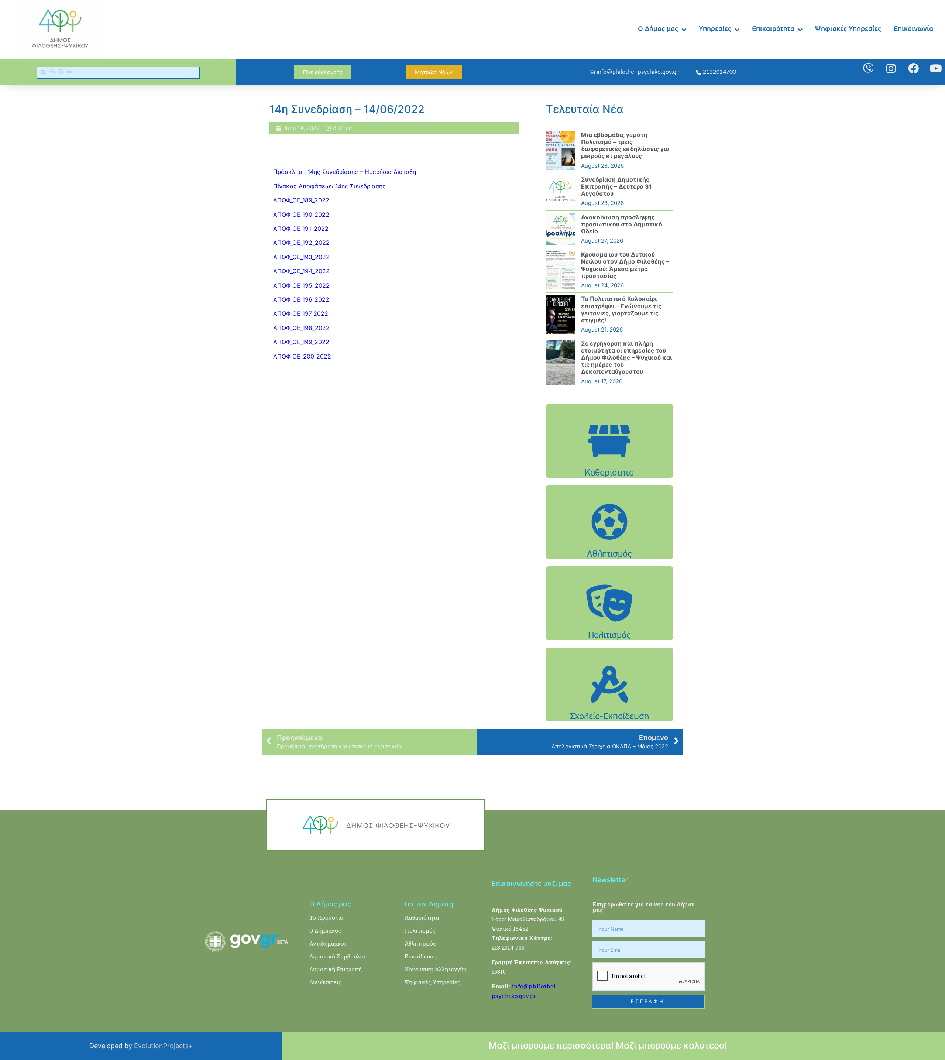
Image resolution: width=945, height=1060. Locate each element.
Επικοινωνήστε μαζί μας (531, 883)
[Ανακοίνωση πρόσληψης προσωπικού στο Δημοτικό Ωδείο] (560, 229)
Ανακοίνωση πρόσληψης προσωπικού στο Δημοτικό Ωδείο (621, 224)
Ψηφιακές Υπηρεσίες (848, 29)
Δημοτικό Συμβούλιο (337, 956)
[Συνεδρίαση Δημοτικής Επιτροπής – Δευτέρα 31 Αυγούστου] (560, 191)
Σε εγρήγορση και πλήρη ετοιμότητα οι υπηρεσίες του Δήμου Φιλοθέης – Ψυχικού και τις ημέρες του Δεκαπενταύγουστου (626, 357)
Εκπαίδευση (421, 956)
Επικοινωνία (913, 29)
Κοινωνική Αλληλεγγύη (436, 969)
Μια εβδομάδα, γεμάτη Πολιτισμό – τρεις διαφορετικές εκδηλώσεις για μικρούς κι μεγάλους (625, 145)
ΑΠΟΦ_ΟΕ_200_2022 (302, 356)
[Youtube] (936, 68)
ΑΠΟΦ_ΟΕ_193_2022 (301, 257)
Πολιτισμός (420, 930)
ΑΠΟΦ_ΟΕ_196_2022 (301, 299)
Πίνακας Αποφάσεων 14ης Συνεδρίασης (330, 186)
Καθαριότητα (422, 917)
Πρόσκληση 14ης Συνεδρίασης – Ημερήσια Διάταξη (344, 171)
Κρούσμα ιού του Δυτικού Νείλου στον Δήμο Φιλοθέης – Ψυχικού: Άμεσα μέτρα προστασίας (625, 265)
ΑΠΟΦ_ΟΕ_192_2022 (301, 242)
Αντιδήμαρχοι (327, 943)
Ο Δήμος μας (658, 29)
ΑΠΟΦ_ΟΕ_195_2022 (301, 285)
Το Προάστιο (326, 917)
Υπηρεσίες (715, 29)
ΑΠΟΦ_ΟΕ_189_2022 (301, 200)
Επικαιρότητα (773, 29)
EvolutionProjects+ (163, 1046)
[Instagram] (891, 68)
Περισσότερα (609, 459)
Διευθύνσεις (325, 982)
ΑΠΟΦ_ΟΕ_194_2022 (301, 271)
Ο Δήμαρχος (325, 930)
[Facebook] (913, 68)
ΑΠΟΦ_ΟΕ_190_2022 (301, 214)
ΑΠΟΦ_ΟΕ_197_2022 (300, 313)
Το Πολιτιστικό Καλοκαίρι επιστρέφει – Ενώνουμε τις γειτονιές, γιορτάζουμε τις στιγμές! (621, 309)
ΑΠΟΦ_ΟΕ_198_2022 (301, 328)
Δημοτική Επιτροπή (335, 969)
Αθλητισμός (420, 943)
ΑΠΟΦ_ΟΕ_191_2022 (301, 228)
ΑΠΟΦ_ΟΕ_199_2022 (301, 342)
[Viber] (868, 68)
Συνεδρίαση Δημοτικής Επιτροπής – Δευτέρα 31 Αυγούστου (616, 186)
